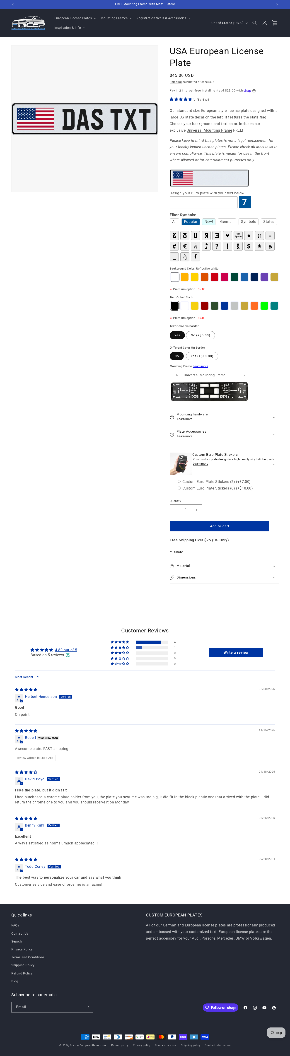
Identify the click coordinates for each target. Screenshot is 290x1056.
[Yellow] (194, 305)
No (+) (200, 335)
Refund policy (119, 1045)
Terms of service (165, 1045)
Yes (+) (202, 356)
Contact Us (19, 933)
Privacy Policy (22, 949)
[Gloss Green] (234, 277)
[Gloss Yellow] (194, 277)
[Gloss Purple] (264, 277)
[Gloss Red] (214, 277)
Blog (14, 981)
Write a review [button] (236, 652)
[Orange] (254, 305)
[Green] (214, 305)
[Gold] (274, 277)
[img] (26, 689)
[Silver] (234, 305)
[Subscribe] (88, 1007)
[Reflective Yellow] (184, 277)
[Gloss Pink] (224, 277)
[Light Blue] (244, 277)
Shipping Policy (23, 965)
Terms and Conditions (28, 957)
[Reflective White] (174, 277)
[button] (75, 18)
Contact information (217, 1045)
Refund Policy (21, 973)
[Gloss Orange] (204, 277)
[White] (184, 305)
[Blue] (224, 305)
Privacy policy (142, 1045)
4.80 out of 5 (66, 650)
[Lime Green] (264, 305)
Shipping (176, 82)
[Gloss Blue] (254, 277)
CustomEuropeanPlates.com (88, 1045)
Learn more (200, 366)
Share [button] (178, 552)
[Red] (204, 305)
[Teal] (274, 305)
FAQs (15, 925)
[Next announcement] (277, 4)
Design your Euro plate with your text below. (207, 193)
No (176, 356)
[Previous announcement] (13, 4)
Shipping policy (191, 1045)
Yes (177, 335)
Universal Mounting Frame (209, 130)
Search (16, 941)
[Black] (174, 305)
